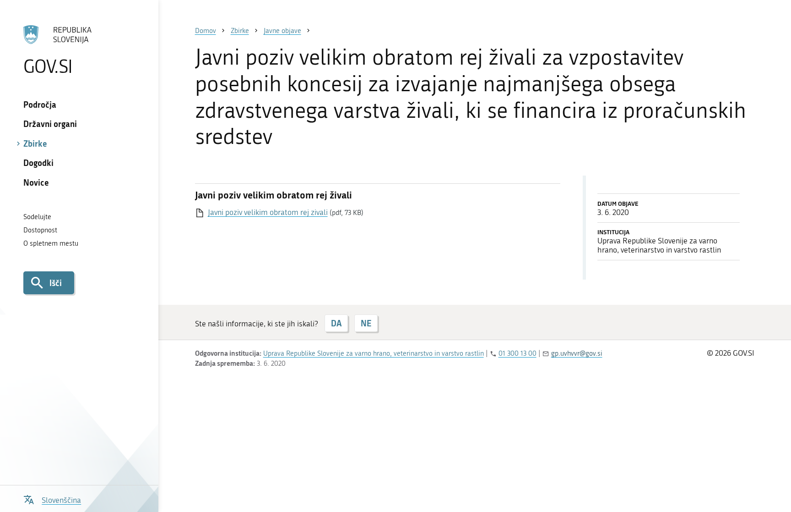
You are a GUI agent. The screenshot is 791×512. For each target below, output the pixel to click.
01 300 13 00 (517, 353)
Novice (36, 182)
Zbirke (35, 143)
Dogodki (38, 163)
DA (336, 323)
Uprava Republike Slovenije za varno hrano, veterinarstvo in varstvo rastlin (373, 353)
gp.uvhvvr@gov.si (576, 353)
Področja (39, 104)
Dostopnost (40, 230)
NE (366, 323)
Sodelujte (37, 217)
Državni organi (50, 124)
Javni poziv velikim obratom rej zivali (268, 212)
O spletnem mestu (50, 243)
